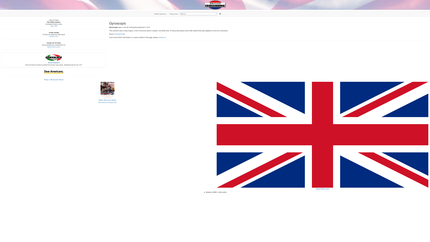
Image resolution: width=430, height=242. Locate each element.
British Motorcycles (322, 189)
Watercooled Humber (53, 47)
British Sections (160, 14)
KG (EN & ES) (54, 36)
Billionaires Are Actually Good (107, 102)
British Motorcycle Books (107, 100)
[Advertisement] (215, 209)
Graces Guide (120, 34)
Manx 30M (54, 26)
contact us (162, 37)
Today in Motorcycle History (54, 79)
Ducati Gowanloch (54, 63)
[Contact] (220, 14)
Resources (173, 14)
